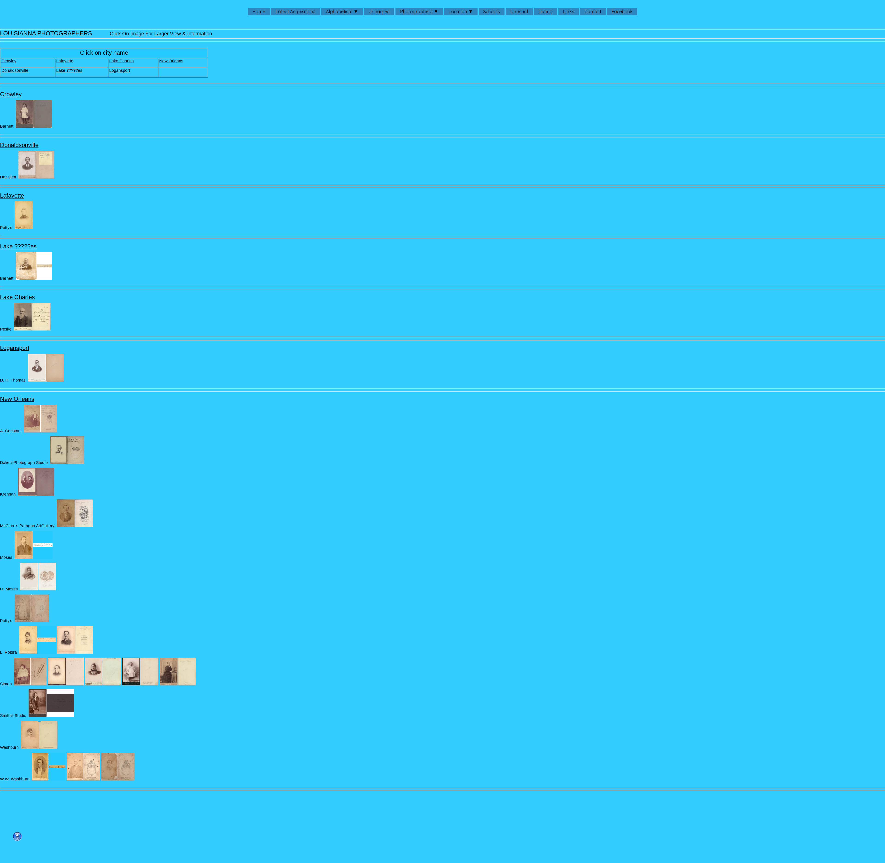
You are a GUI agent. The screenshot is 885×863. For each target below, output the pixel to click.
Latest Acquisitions (296, 11)
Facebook (622, 11)
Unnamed (379, 11)
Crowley (8, 61)
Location (458, 11)
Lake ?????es (69, 70)
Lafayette (64, 61)
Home (258, 11)
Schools (491, 11)
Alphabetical (339, 11)
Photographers (416, 11)
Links (568, 11)
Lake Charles (121, 61)
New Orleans (171, 61)
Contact (592, 11)
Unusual (519, 11)
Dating (545, 11)
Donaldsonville (14, 70)
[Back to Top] (17, 836)
